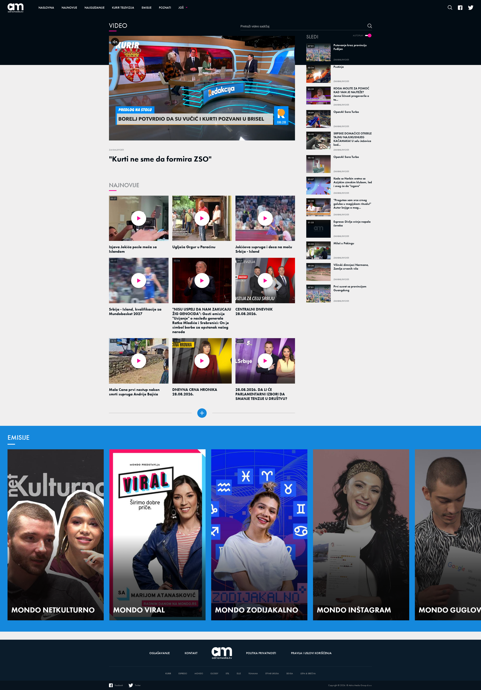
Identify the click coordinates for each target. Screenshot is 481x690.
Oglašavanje (159, 653)
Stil (227, 673)
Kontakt (191, 653)
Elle (239, 673)
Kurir (168, 673)
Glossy (214, 673)
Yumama (253, 673)
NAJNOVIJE (124, 185)
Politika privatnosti (261, 653)
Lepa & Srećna (308, 673)
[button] (471, 528)
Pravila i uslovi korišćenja (311, 653)
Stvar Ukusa (272, 673)
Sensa (289, 673)
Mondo (198, 673)
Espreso (182, 673)
